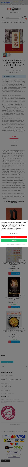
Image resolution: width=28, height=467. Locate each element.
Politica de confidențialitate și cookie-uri (17, 244)
